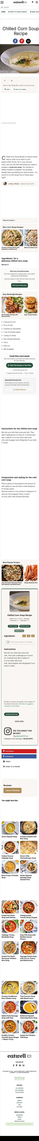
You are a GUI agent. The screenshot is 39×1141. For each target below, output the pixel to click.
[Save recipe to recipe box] (7, 89)
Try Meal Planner (19, 389)
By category (19, 1090)
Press (20, 1117)
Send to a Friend (12, 766)
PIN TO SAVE (13, 626)
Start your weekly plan (19, 285)
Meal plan (19, 630)
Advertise (19, 1115)
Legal (20, 1119)
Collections (19, 1092)
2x (28, 636)
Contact (19, 1102)
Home (3, 12)
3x (33, 636)
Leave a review (12, 790)
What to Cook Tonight (18, 12)
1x (24, 636)
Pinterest (9, 751)
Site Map (19, 1107)
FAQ (19, 1104)
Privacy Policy (19, 1121)
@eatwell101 (21, 736)
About (19, 1100)
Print (7, 761)
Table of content (8, 220)
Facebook (8, 756)
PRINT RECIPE (25, 626)
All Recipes (19, 1088)
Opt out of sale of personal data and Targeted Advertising (19, 1123)
